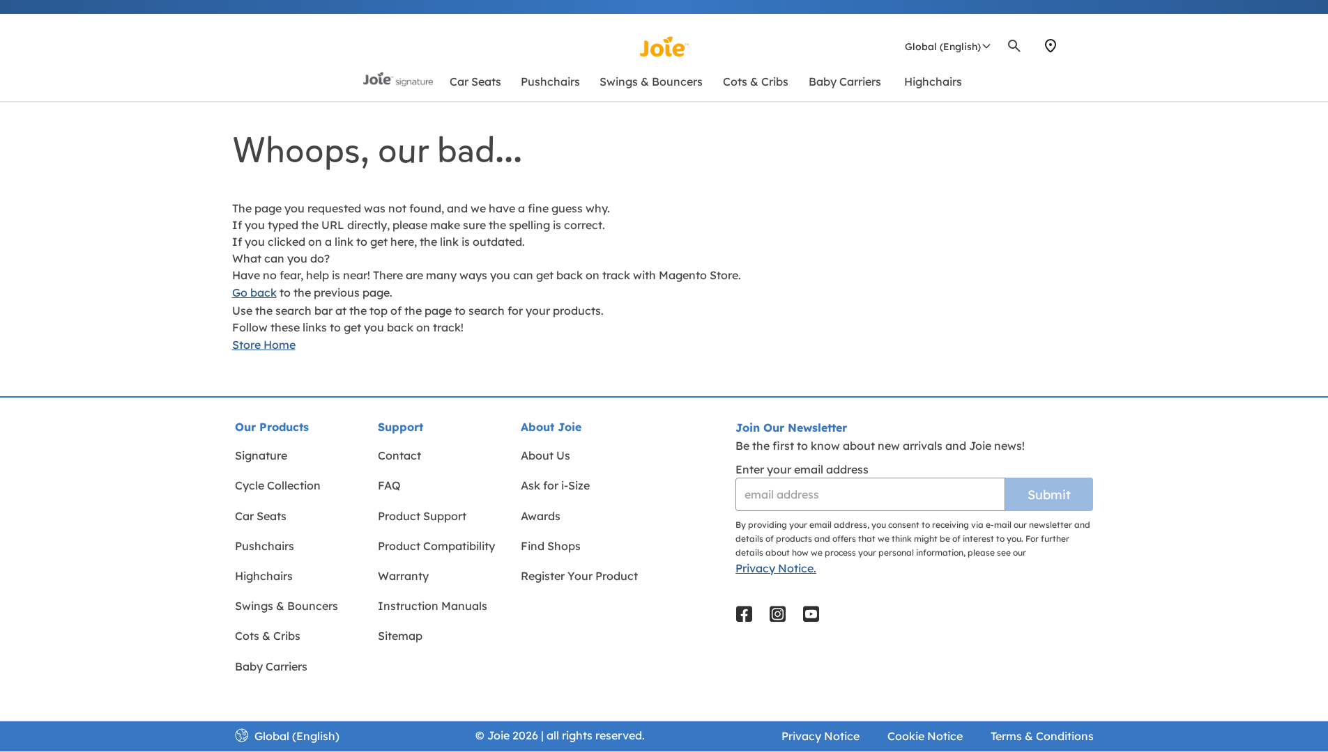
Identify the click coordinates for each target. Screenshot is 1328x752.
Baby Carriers (271, 666)
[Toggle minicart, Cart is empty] (1092, 46)
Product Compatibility (436, 546)
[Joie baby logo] (664, 46)
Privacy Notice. (775, 568)
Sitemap (400, 636)
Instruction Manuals (432, 606)
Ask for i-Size (555, 485)
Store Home (264, 345)
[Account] (1075, 46)
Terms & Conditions (1042, 736)
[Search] (1014, 46)
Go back (254, 292)
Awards (540, 516)
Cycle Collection (278, 485)
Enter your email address (802, 469)
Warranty (403, 576)
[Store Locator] (1050, 46)
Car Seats (261, 516)
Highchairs (264, 576)
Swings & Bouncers (286, 606)
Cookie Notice (925, 736)
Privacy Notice (820, 736)
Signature (261, 455)
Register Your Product (579, 576)
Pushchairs (264, 546)
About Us (545, 455)
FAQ (389, 485)
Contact (399, 455)
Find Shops (551, 546)
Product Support (422, 516)
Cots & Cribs (267, 636)
